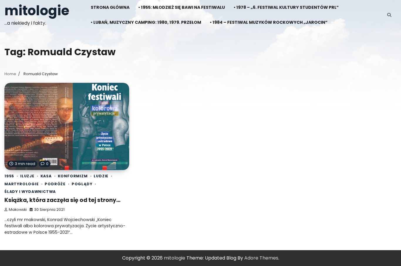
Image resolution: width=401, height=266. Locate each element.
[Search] (389, 15)
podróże (55, 183)
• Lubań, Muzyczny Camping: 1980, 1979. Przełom (146, 22)
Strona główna (110, 7)
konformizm (73, 176)
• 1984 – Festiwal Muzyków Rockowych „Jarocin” (269, 22)
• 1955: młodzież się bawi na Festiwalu (181, 7)
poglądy (82, 183)
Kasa (46, 176)
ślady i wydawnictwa (30, 191)
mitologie (36, 10)
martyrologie (21, 183)
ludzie (101, 176)
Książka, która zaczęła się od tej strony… (62, 200)
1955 (9, 176)
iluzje (27, 176)
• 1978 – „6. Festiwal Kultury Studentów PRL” (286, 7)
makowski (18, 209)
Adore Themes (261, 258)
